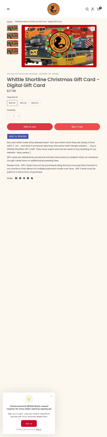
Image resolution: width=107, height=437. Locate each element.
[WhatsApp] (28, 178)
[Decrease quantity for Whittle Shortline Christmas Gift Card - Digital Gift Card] (9, 116)
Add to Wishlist (18, 136)
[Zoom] (93, 29)
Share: (10, 178)
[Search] (87, 9)
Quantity (11, 110)
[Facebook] (16, 178)
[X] (20, 178)
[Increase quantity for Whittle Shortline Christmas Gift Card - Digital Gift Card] (18, 116)
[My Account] (92, 9)
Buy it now (77, 126)
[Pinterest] (24, 178)
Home (9, 21)
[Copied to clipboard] (32, 178)
